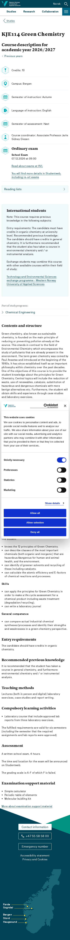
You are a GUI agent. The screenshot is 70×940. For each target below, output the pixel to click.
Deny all (35, 532)
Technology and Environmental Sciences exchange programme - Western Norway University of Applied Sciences (31, 280)
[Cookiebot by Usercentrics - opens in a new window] (44, 406)
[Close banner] (65, 406)
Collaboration (50, 11)
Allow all (35, 513)
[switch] (61, 470)
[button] (66, 4)
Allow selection (35, 522)
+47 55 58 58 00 (37, 836)
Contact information (35, 827)
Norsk (57, 3)
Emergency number (35, 846)
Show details (52, 503)
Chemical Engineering (20, 312)
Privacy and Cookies (35, 859)
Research (29, 11)
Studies (11, 11)
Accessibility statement (34, 855)
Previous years (13, 56)
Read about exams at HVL (27, 166)
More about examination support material (27, 806)
